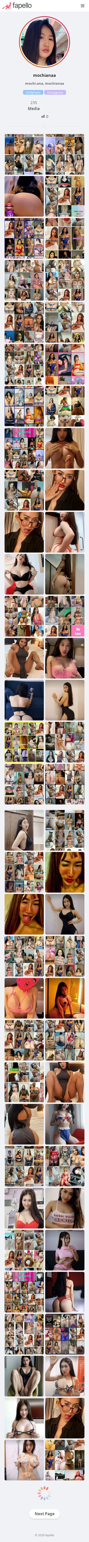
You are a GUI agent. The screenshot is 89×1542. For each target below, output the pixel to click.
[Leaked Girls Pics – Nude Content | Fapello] (19, 6)
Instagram (55, 92)
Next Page (45, 1513)
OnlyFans (33, 92)
